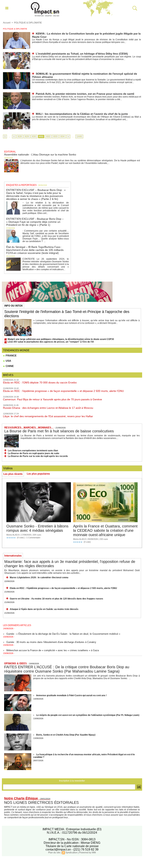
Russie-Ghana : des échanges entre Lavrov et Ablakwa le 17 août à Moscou (48, 407)
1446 (79, 136)
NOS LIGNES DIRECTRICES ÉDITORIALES (41, 802)
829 (27, 136)
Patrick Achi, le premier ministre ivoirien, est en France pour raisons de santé (85, 93)
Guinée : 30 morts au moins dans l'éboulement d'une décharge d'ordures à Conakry (51, 639)
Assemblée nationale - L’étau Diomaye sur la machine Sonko (40, 154)
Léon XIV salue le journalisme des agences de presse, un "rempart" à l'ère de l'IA (51, 341)
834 (62, 136)
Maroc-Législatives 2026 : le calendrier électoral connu (39, 577)
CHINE (9, 366)
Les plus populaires (38, 473)
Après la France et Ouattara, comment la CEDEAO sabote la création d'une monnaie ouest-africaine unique (105, 530)
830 (34, 136)
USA (8, 360)
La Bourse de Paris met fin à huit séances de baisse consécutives (59, 431)
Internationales (13, 555)
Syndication (71, 852)
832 (48, 136)
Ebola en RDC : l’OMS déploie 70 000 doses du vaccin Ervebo (40, 382)
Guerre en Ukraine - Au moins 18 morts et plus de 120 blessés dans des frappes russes (56, 598)
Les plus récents (12, 473)
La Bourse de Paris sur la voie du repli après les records (38, 456)
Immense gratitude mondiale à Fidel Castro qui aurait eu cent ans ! (71, 695)
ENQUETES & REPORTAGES (21, 185)
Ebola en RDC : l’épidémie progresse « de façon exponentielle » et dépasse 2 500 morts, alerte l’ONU (63, 390)
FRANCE (10, 355)
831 (41, 136)
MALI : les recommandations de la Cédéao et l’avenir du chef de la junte (82, 113)
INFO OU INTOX (13, 305)
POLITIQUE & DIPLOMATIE (28, 22)
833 (55, 136)
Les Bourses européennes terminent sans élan (33, 450)
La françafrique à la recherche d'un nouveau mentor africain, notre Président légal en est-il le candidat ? (84, 755)
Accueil (6, 22)
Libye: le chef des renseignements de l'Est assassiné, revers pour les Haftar (48, 416)
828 (20, 136)
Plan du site (54, 852)
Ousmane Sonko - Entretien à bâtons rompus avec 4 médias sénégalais (37, 528)
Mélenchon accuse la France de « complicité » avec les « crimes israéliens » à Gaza (52, 647)
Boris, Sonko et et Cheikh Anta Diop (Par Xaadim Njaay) (65, 735)
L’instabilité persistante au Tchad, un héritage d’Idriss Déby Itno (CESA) (82, 53)
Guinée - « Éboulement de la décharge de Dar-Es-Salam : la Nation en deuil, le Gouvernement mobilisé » (63, 630)
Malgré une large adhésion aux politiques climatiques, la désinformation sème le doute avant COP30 (61, 339)
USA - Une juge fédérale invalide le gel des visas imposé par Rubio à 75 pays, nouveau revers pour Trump (64, 655)
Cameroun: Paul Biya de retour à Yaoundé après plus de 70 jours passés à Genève (52, 399)
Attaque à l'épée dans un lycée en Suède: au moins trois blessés (44, 609)
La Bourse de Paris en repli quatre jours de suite (33, 453)
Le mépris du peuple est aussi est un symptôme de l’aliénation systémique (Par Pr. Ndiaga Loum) (87, 715)
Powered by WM (87, 852)
